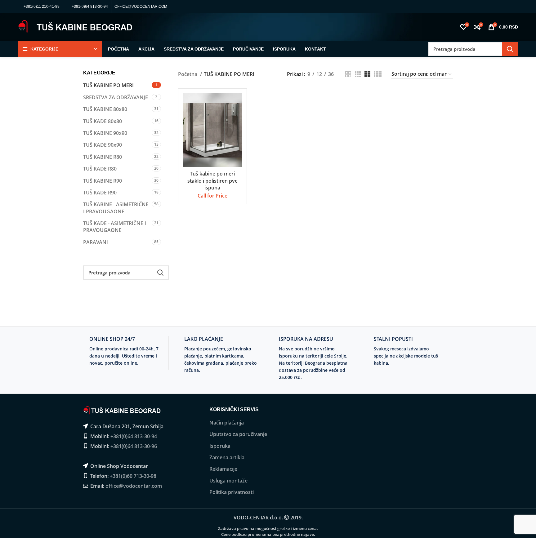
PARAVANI (95, 242)
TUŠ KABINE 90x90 (105, 133)
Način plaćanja (226, 422)
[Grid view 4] (367, 74)
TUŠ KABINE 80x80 (105, 109)
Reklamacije (223, 468)
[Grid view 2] (348, 74)
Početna (188, 74)
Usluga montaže (228, 480)
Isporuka (219, 445)
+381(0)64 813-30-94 (133, 436)
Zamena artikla (226, 457)
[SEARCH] (510, 49)
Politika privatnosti (231, 492)
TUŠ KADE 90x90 (102, 144)
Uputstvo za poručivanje (238, 434)
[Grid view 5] (378, 74)
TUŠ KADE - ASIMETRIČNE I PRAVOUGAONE (114, 226)
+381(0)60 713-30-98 (133, 476)
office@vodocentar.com (133, 485)
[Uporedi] (237, 103)
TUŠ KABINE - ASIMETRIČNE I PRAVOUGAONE (116, 208)
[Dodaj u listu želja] (237, 131)
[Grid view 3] (358, 74)
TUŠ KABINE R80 (102, 156)
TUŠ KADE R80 (100, 168)
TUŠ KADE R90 (100, 192)
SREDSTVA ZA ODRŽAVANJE (115, 97)
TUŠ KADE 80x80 (102, 121)
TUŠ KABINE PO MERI (108, 85)
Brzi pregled (237, 117)
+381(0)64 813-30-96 (133, 446)
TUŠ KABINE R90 (102, 180)
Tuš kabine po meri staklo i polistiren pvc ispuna (212, 180)
